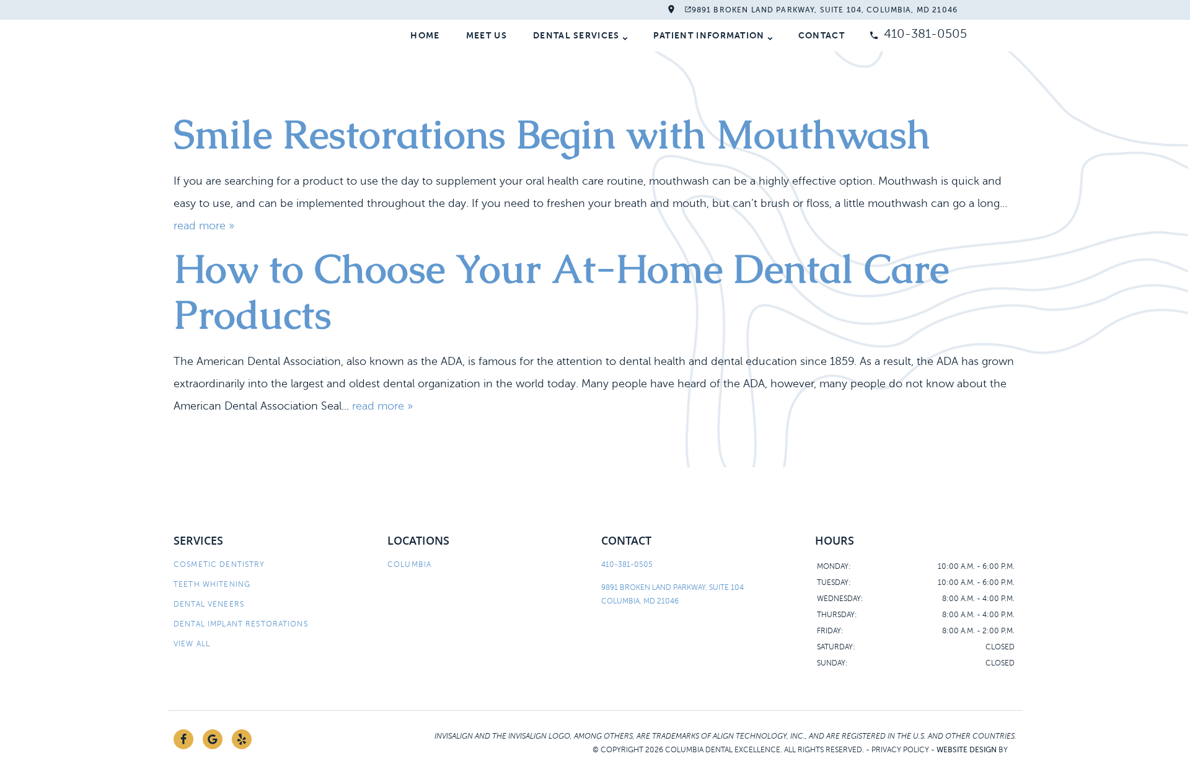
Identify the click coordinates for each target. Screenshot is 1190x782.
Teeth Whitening (212, 584)
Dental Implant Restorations (241, 624)
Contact (821, 35)
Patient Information (709, 35)
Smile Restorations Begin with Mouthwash (552, 134)
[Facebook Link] (183, 739)
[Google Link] (213, 739)
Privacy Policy (900, 749)
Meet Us (486, 35)
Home (424, 35)
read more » (204, 225)
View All (192, 643)
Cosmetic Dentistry (219, 564)
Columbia (409, 564)
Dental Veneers (209, 604)
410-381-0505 (925, 34)
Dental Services (576, 35)
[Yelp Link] (242, 739)
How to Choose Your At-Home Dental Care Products (561, 291)
